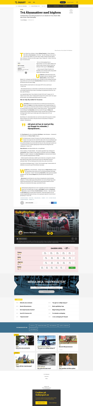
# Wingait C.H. (31, 199)
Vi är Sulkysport (46, 374)
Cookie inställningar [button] (53, 402)
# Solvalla (32, 325)
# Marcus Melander (42, 325)
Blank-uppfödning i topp (21, 6)
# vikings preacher (24, 199)
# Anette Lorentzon (64, 325)
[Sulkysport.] (19, 2)
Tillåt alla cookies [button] (41, 402)
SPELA (72, 267)
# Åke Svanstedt (53, 325)
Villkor (46, 378)
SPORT (29, 2)
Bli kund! (63, 2)
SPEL (34, 2)
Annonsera (46, 376)
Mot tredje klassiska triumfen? (35, 6)
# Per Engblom (33, 329)
